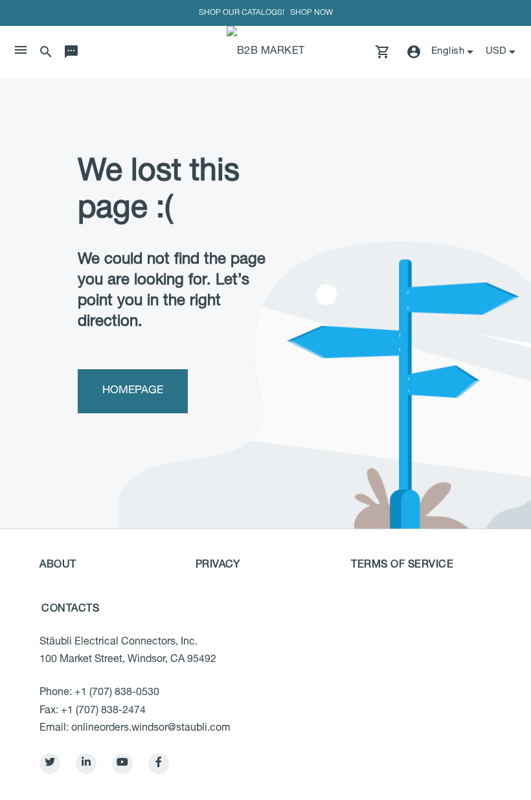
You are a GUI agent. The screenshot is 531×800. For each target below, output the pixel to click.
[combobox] (502, 52)
